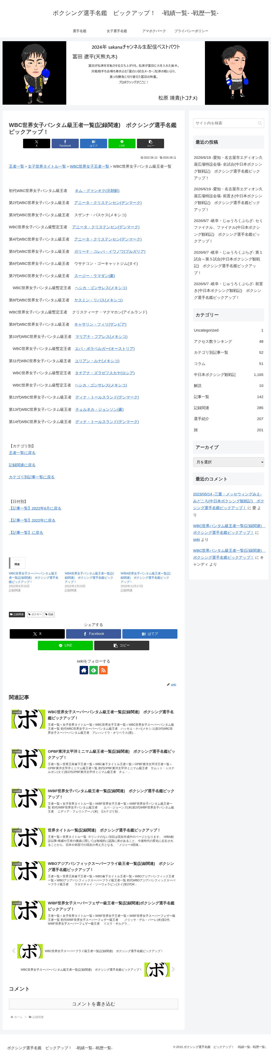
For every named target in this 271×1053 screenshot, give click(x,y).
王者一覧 (16, 166)
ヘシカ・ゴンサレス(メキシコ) (101, 288)
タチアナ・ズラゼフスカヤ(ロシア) (105, 373)
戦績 (50, 614)
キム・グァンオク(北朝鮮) (97, 191)
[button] (150, 143)
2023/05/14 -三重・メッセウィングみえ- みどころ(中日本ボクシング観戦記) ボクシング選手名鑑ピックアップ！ (228, 501)
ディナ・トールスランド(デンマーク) (107, 397)
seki (196, 539)
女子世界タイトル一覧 (47, 166)
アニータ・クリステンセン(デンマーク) (108, 203)
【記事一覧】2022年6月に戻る (35, 508)
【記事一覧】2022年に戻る (32, 520)
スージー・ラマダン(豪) (94, 276)
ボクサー (37, 614)
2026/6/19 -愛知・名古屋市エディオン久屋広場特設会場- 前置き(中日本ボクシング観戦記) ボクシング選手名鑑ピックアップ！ (228, 199)
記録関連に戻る (22, 465)
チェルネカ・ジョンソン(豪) (99, 409)
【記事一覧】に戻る (26, 533)
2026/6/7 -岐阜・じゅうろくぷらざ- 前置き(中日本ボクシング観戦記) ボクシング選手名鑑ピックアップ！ (228, 291)
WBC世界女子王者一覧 (89, 166)
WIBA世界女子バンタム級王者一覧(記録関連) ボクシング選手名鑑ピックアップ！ (146, 578)
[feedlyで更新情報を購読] (93, 670)
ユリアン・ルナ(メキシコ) (97, 361)
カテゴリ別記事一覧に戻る (32, 477)
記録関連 (19, 614)
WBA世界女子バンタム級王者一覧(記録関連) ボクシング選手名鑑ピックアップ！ (89, 578)
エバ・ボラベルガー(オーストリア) (105, 349)
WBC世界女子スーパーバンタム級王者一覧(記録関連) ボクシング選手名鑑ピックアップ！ (33, 578)
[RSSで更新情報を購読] (103, 670)
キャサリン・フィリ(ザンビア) (100, 324)
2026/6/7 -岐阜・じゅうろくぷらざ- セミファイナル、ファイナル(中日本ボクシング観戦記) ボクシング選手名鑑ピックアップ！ (228, 231)
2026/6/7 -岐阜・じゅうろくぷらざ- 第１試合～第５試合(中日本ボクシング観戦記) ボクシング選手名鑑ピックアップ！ (228, 262)
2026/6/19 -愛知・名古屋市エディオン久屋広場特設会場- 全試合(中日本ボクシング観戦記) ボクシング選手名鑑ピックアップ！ (228, 167)
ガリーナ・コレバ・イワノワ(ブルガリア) (109, 251)
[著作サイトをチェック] (84, 670)
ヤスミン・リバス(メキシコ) (98, 300)
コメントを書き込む (93, 1004)
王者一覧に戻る (22, 453)
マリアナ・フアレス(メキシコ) (101, 337)
